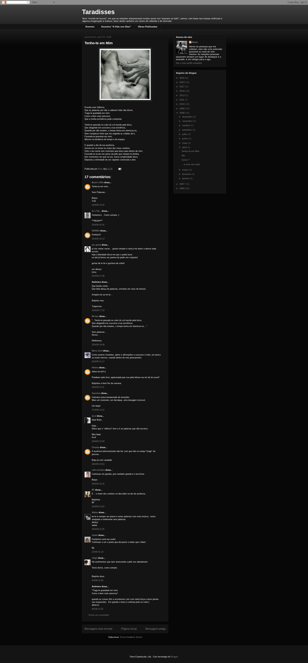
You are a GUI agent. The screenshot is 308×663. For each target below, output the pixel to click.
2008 (182, 113)
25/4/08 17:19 (98, 310)
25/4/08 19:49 (98, 344)
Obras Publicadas (147, 26)
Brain (195, 42)
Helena (95, 367)
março (185, 169)
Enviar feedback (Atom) (131, 637)
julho (185, 134)
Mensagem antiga (155, 628)
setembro (187, 130)
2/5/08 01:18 (97, 552)
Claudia (95, 447)
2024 (182, 78)
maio (185, 143)
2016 (182, 91)
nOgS (94, 558)
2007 (182, 184)
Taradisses (98, 11)
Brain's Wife (98, 182)
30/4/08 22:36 (98, 529)
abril (184, 147)
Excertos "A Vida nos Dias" (116, 26)
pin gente (96, 245)
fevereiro (187, 174)
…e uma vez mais (191, 164)
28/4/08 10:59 (98, 441)
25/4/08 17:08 (98, 276)
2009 (182, 108)
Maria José (97, 351)
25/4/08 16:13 (98, 239)
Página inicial (129, 628)
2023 (182, 82)
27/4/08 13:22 (98, 410)
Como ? (186, 159)
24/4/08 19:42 (98, 205)
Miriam (95, 316)
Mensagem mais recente (98, 628)
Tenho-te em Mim (190, 151)
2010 (182, 104)
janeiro (186, 178)
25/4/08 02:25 (98, 225)
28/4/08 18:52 (98, 464)
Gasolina (96, 393)
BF (93, 490)
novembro (187, 121)
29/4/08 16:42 (98, 484)
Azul (94, 416)
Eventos (90, 26)
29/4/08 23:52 (98, 506)
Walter (95, 512)
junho (185, 138)
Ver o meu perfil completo (189, 63)
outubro (186, 125)
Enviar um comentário (99, 615)
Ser (183, 155)
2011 (182, 99)
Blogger (174, 656)
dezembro (187, 116)
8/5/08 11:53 (97, 609)
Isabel (95, 535)
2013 (182, 95)
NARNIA (96, 230)
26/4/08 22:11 (98, 387)
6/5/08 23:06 (97, 580)
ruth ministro (98, 470)
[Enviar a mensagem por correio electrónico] (119, 169)
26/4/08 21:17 (98, 361)
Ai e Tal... (96, 211)
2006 (182, 188)
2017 (182, 86)
